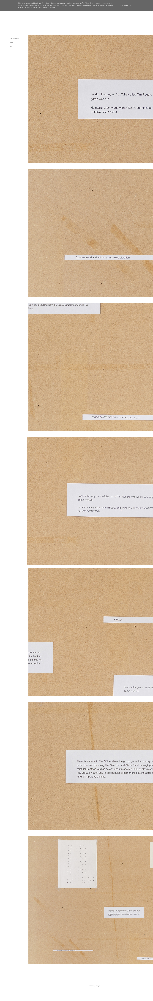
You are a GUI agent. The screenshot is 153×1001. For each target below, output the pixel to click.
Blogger (98, 986)
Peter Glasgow (14, 38)
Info (11, 47)
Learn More (123, 5)
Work (11, 42)
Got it (133, 5)
